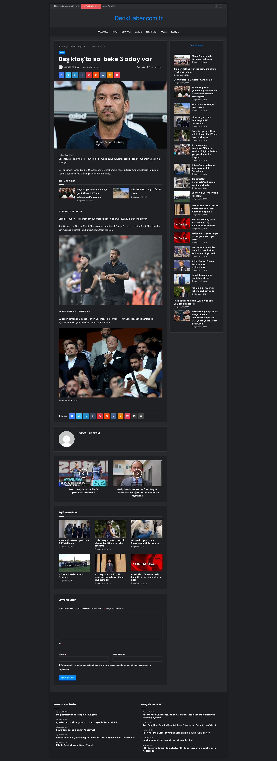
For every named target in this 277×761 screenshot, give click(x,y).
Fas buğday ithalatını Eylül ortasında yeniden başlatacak (193, 302)
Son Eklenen (196, 45)
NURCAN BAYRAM (71, 67)
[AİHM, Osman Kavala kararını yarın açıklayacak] (182, 265)
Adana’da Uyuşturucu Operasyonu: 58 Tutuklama (145, 541)
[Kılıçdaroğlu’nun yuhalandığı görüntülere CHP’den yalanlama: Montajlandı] (67, 193)
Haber (115, 32)
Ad (61, 643)
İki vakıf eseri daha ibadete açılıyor (202, 277)
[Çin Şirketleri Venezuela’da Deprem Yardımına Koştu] (182, 182)
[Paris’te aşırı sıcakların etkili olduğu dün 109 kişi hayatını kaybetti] (110, 529)
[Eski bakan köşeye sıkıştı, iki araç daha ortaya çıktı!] (182, 237)
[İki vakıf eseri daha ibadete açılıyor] (182, 279)
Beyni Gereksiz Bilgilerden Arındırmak (119, 6)
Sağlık (138, 32)
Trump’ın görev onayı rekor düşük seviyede (203, 289)
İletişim (175, 32)
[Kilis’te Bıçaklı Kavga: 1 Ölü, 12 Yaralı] (121, 193)
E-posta (63, 654)
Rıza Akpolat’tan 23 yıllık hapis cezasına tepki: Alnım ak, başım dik (109, 577)
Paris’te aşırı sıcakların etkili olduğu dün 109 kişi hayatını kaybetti (109, 543)
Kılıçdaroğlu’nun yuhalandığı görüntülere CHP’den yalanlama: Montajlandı (92, 193)
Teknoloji (151, 32)
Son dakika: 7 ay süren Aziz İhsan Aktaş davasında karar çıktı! (146, 577)
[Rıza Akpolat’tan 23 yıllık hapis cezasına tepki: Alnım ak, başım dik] (110, 563)
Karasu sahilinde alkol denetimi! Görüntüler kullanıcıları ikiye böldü (204, 250)
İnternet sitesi (119, 654)
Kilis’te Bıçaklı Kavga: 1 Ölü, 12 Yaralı (203, 106)
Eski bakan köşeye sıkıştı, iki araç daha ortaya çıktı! (205, 236)
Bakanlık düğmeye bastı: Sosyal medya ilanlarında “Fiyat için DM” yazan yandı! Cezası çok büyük (205, 317)
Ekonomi (126, 32)
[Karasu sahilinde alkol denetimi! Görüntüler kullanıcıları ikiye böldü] (182, 251)
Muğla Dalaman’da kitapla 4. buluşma (202, 58)
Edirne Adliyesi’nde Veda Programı (71, 576)
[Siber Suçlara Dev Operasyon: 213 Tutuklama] (74, 529)
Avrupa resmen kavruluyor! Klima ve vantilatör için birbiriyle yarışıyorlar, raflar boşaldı (204, 151)
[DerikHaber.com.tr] (138, 18)
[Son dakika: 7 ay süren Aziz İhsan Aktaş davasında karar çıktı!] (146, 563)
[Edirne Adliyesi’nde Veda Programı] (74, 563)
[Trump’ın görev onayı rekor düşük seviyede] (182, 291)
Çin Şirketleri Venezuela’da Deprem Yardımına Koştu (204, 181)
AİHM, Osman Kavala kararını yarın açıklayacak (203, 264)
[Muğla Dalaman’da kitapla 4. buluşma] (182, 60)
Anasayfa (103, 32)
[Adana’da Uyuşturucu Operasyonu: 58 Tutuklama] (146, 529)
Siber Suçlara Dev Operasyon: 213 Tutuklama (74, 541)
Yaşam (164, 32)
